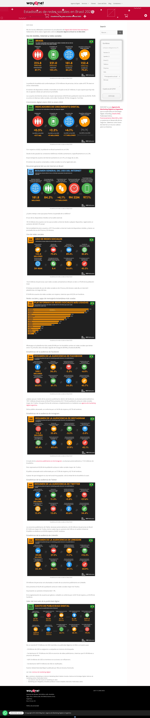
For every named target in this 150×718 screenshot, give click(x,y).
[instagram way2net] (75, 692)
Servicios (84, 3)
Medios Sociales (64, 676)
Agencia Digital (75, 3)
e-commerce (31, 676)
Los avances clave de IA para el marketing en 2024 (42, 680)
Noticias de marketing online (40, 16)
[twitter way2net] (74, 692)
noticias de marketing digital (41, 672)
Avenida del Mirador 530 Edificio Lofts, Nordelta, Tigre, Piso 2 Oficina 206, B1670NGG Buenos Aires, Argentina (40, 697)
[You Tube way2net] (76, 692)
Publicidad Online (42, 678)
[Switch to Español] (75, 717)
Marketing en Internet (42, 676)
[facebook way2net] (73, 692)
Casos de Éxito (102, 3)
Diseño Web (116, 114)
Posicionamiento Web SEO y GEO (111, 118)
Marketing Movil (54, 676)
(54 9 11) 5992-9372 (99, 690)
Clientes (93, 3)
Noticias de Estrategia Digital (77, 676)
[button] (5, 713)
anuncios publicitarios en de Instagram (49, 461)
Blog (110, 3)
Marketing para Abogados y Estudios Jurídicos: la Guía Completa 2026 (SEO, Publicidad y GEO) (55, 681)
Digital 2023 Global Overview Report (76, 30)
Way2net (27, 16)
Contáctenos (117, 3)
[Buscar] (120, 32)
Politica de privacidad (32, 706)
